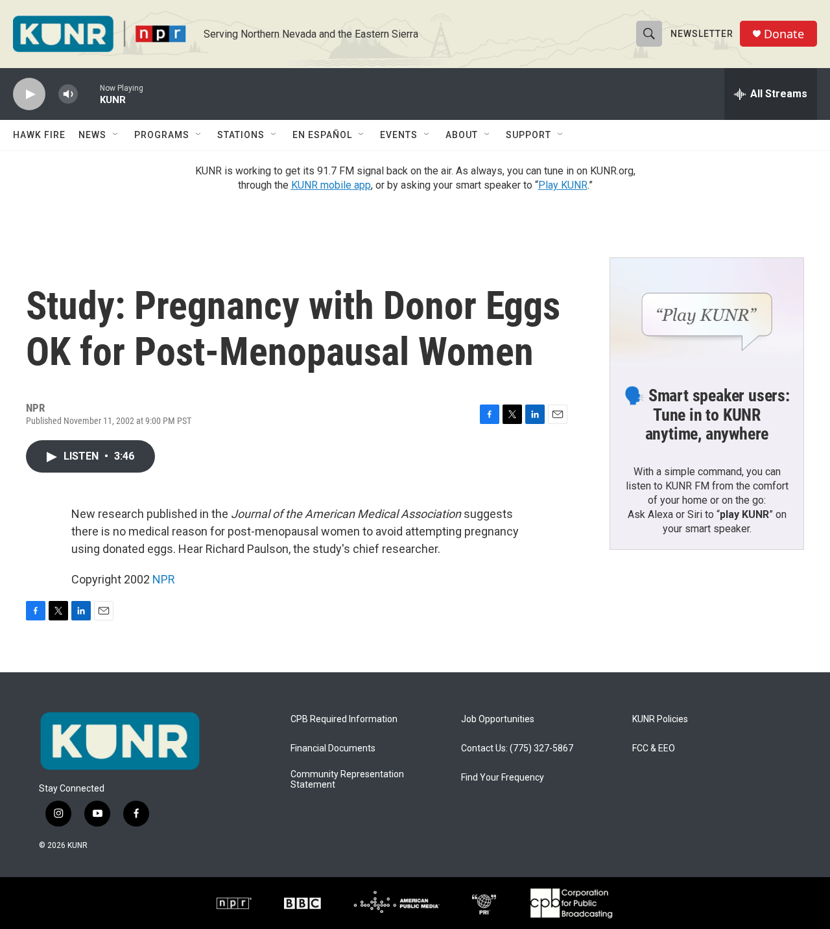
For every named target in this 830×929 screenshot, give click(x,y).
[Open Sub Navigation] (116, 135)
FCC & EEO (653, 748)
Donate (784, 34)
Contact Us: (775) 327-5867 (517, 748)
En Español (322, 135)
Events (399, 135)
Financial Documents (332, 748)
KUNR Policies (660, 719)
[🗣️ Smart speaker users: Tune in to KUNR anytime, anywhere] (706, 312)
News (92, 135)
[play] (29, 94)
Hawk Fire (39, 135)
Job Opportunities (497, 719)
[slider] (89, 93)
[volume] (68, 94)
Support (528, 135)
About (461, 135)
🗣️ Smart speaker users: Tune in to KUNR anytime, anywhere (707, 415)
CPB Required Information (343, 719)
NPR (163, 579)
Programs (161, 135)
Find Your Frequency (502, 777)
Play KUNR (562, 185)
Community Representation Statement (347, 780)
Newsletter (701, 34)
